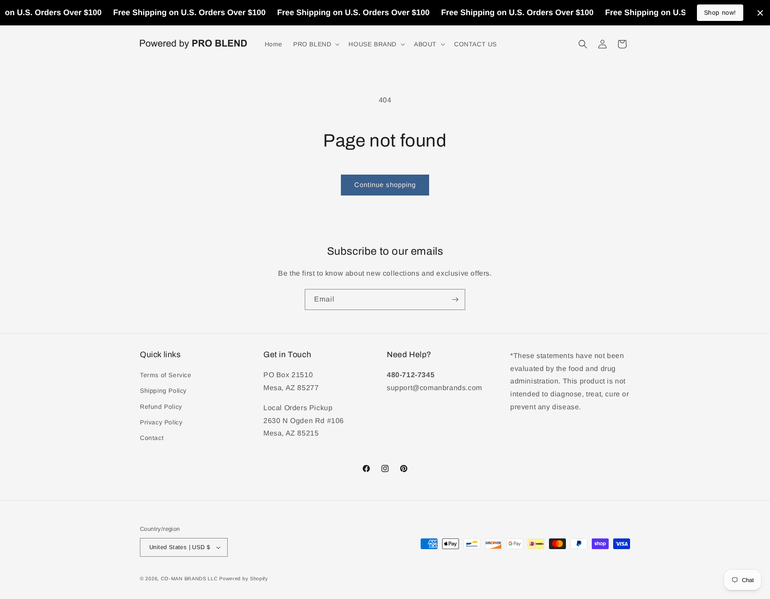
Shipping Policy (163, 390)
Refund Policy (161, 406)
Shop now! (720, 12)
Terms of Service (166, 375)
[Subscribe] (455, 299)
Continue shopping (385, 184)
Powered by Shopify (243, 578)
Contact (152, 437)
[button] (315, 44)
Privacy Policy (161, 422)
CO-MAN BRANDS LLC (189, 578)
